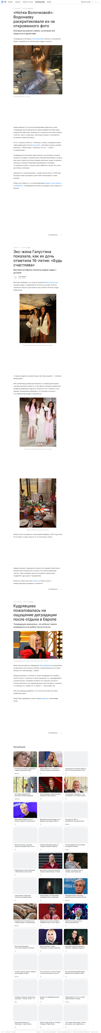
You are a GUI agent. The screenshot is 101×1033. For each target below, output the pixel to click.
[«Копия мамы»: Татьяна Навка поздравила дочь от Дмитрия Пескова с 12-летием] (50, 890)
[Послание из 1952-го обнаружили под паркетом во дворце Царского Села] (76, 814)
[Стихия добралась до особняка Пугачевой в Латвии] (76, 839)
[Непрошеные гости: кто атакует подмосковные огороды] (76, 992)
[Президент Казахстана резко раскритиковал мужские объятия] (76, 890)
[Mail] (2, 2)
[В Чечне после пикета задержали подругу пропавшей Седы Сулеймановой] (25, 763)
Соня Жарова (22, 276)
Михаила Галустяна (51, 282)
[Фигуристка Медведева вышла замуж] (50, 992)
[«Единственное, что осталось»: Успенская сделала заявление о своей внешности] (50, 763)
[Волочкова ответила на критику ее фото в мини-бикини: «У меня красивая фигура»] (50, 865)
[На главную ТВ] (4, 2)
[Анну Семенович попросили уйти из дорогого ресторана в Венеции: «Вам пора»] (50, 789)
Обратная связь (94, 1031)
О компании (7, 1031)
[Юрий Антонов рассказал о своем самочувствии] (76, 915)
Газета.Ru (30, 8)
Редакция (38, 1031)
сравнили (45, 698)
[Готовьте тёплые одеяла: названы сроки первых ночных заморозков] (25, 966)
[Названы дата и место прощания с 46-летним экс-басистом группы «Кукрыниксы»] (25, 865)
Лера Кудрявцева (46, 665)
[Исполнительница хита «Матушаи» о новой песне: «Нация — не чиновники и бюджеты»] (25, 1017)
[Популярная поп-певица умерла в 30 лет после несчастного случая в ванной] (76, 763)
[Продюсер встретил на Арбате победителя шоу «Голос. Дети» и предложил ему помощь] (50, 915)
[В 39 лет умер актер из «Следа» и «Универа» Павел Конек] (50, 1017)
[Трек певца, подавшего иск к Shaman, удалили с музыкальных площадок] (25, 814)
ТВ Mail (28, 247)
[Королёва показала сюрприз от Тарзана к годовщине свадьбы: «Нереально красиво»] (76, 941)
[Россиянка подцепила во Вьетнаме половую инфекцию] (25, 789)
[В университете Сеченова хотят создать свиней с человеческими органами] (25, 915)
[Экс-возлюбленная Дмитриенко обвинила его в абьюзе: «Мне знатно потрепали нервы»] (76, 966)
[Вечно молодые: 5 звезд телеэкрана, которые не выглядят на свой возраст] (50, 941)
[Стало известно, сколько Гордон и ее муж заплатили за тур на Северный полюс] (50, 966)
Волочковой (35, 145)
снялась (35, 581)
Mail (2, 1031)
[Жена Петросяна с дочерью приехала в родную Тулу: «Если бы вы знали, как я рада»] (25, 839)
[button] (37, 70)
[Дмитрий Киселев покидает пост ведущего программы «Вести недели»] (50, 814)
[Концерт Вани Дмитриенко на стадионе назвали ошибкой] (50, 839)
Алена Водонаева (38, 39)
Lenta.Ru (31, 601)
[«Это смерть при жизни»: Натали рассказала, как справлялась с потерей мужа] (76, 1017)
